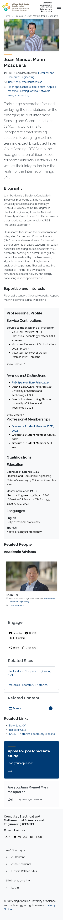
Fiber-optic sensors (19, 86)
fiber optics (38, 86)
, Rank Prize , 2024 (30, 382)
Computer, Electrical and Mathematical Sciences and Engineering (46, 7)
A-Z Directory (14, 850)
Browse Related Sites (24, 871)
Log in (15, 887)
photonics (19, 605)
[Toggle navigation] (58, 7)
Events (16, 708)
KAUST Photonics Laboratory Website (32, 733)
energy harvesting (18, 95)
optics (11, 605)
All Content (18, 857)
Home (7, 16)
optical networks (40, 91)
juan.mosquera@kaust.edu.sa (25, 82)
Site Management (16, 880)
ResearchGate (17, 729)
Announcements (21, 864)
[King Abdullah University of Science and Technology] (15, 7)
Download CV (17, 725)
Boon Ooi (12, 595)
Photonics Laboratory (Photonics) (28, 684)
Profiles (19, 16)
